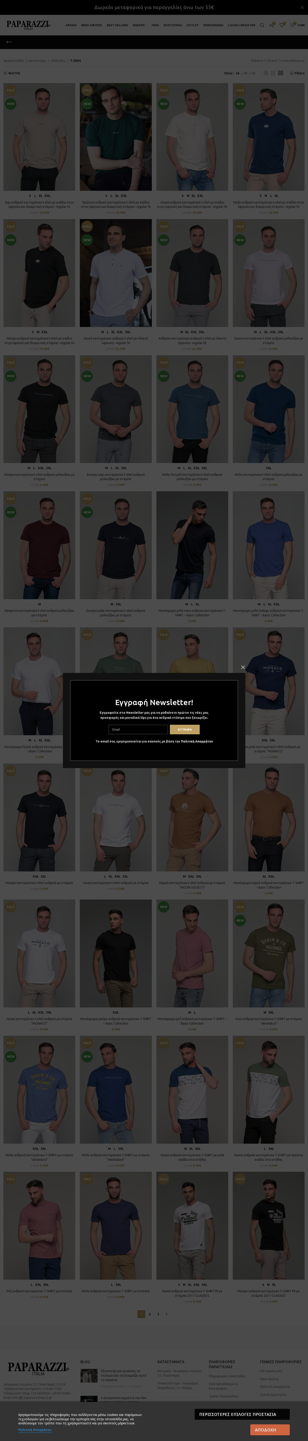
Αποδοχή (265, 1430)
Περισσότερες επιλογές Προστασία (237, 1414)
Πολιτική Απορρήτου (197, 741)
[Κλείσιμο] (243, 667)
